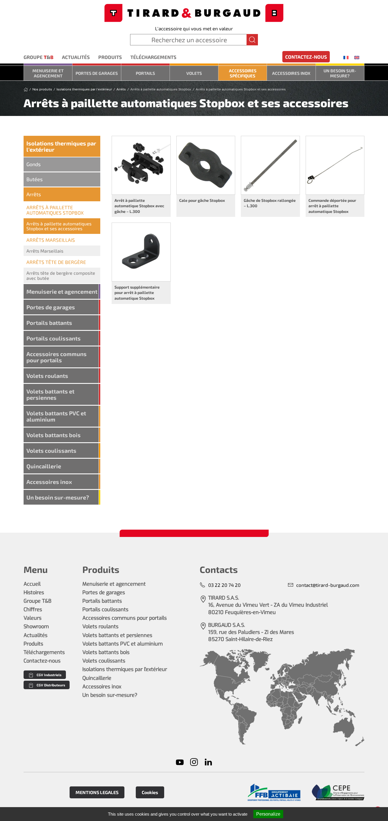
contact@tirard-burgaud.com (327, 585)
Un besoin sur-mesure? (340, 73)
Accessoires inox (291, 73)
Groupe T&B (37, 601)
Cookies (150, 792)
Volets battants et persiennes (50, 394)
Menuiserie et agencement (48, 73)
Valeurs (32, 618)
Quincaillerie (43, 466)
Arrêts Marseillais (44, 250)
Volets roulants (47, 375)
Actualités (76, 57)
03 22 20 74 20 (224, 585)
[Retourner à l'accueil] (194, 12)
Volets (194, 73)
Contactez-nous (306, 57)
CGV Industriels (49, 675)
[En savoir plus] (274, 792)
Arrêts (33, 194)
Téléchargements (153, 57)
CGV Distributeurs (51, 685)
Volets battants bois (53, 434)
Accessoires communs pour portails (56, 356)
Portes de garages (97, 73)
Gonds (33, 164)
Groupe (38, 57)
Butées (34, 179)
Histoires (34, 592)
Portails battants (49, 322)
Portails (145, 73)
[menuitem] (346, 57)
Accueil (32, 584)
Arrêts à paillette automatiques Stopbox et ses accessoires (58, 226)
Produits (110, 57)
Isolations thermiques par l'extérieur (61, 146)
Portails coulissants (53, 338)
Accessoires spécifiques (242, 73)
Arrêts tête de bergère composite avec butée (60, 275)
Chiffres (33, 609)
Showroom (36, 626)
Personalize (268, 814)
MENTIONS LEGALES (97, 792)
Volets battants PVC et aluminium (56, 416)
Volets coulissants (51, 450)
